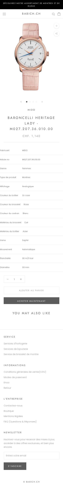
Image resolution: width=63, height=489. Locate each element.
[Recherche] (53, 13)
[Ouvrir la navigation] (4, 14)
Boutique (9, 411)
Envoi (6, 382)
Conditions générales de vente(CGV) (25, 371)
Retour (7, 387)
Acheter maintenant (31, 301)
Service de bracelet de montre (21, 354)
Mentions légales (13, 416)
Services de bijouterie (16, 349)
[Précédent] (20, 101)
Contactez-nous (13, 405)
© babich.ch (31, 481)
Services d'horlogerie (15, 343)
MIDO (31, 110)
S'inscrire (15, 466)
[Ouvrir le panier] (59, 13)
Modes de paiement (15, 377)
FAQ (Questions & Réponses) (20, 421)
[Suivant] (42, 101)
